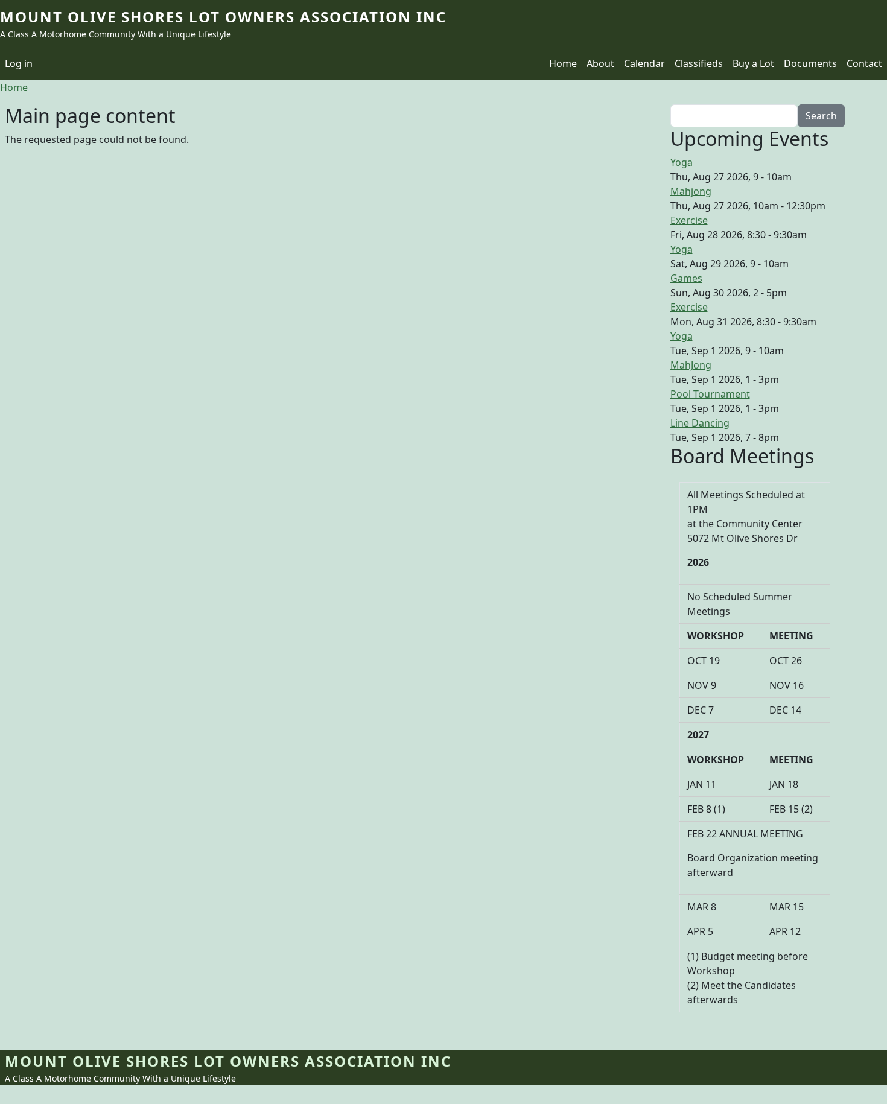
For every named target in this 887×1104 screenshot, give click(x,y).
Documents (810, 63)
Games (686, 278)
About (600, 63)
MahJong (690, 365)
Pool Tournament (710, 394)
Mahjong (690, 191)
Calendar (644, 63)
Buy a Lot (753, 63)
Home (563, 63)
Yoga (681, 162)
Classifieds (699, 63)
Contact (864, 63)
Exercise (689, 220)
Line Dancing (700, 423)
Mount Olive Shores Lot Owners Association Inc (223, 17)
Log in (19, 63)
